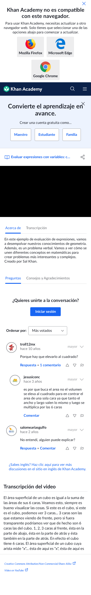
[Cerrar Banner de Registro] (83, 103)
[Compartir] (83, 157)
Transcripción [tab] (36, 228)
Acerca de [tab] (13, 228)
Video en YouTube (14, 570)
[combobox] (47, 330)
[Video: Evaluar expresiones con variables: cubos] (45, 191)
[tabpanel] (45, 249)
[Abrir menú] (84, 89)
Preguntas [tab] (13, 278)
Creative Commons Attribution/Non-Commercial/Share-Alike (38, 563)
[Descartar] (83, 3)
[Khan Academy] (21, 89)
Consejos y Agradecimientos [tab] (48, 278)
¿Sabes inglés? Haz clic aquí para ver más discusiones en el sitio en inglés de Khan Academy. (47, 467)
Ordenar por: (16, 330)
